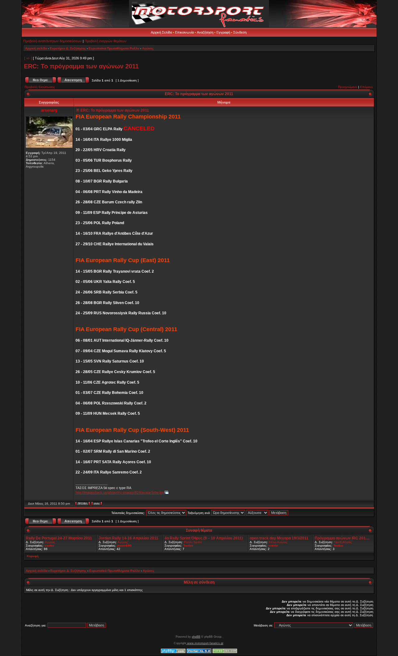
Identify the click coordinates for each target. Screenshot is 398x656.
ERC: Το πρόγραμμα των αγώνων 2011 (81, 66)
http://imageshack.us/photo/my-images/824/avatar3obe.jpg (120, 492)
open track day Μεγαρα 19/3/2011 (279, 538)
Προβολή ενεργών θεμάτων (106, 41)
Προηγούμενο (347, 87)
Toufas (188, 545)
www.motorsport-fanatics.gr (204, 643)
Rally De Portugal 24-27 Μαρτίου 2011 (59, 538)
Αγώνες (148, 48)
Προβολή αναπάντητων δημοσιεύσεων (52, 41)
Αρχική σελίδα (36, 48)
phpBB (196, 636)
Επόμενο (366, 87)
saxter (49, 545)
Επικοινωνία (184, 32)
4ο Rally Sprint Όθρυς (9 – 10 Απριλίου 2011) (203, 538)
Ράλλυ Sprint (193, 542)
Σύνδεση (240, 32)
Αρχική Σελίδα (161, 32)
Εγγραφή (223, 32)
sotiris (273, 545)
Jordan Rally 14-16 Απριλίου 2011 (128, 538)
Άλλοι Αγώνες (278, 542)
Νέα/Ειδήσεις (343, 542)
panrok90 (124, 545)
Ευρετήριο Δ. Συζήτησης (68, 48)
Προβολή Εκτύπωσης (40, 87)
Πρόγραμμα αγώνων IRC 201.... (342, 538)
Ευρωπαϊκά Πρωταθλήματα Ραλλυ (114, 48)
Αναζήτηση (205, 32)
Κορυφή (33, 556)
